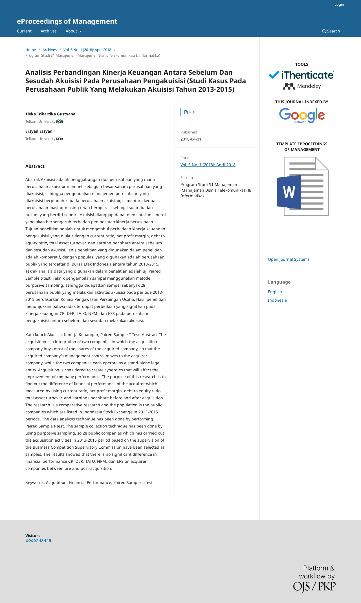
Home (30, 49)
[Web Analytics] (38, 541)
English (275, 291)
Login (339, 4)
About (72, 31)
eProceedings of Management (67, 21)
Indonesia (277, 300)
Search (333, 31)
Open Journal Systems (289, 259)
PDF (192, 112)
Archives (49, 31)
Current (24, 31)
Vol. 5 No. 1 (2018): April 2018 (87, 49)
